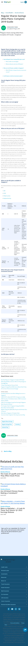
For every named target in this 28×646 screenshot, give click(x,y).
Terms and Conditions (14, 623)
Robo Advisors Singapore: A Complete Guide (10, 413)
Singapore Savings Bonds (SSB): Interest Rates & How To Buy (13, 387)
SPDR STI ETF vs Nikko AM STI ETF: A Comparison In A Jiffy (13, 397)
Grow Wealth (9, 13)
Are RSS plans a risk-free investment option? (13, 76)
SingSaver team (12, 27)
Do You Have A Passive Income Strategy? (9, 388)
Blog (2, 13)
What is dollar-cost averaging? (12, 61)
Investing (17, 424)
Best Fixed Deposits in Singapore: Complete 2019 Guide (12, 379)
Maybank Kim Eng (7, 198)
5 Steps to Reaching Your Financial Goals (9, 385)
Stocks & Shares (19, 13)
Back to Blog (7, 451)
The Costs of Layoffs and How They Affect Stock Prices (12, 475)
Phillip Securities (7, 195)
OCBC (5, 193)
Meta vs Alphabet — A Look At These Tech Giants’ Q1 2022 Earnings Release (13, 510)
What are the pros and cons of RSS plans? (14, 64)
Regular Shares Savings (7, 421)
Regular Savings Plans (7, 424)
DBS (4, 190)
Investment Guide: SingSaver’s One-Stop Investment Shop (13, 415)
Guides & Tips (5, 427)
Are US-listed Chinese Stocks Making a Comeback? (12, 492)
